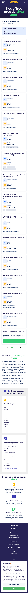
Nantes (5, 418)
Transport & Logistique (9, 446)
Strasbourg (6, 422)
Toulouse (6, 414)
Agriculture (6, 463)
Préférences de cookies (14, 584)
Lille (5, 426)
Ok (14, 588)
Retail (5, 450)
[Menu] (24, 2)
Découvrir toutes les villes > (10, 430)
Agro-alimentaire (8, 459)
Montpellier (7, 420)
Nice (5, 416)
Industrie (6, 448)
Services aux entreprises (10, 454)
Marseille (6, 409)
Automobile (7, 465)
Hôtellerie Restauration (9, 452)
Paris (5, 407)
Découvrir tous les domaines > (11, 468)
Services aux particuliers (10, 456)
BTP (5, 461)
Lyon (5, 411)
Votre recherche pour (10, 28)
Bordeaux (6, 424)
